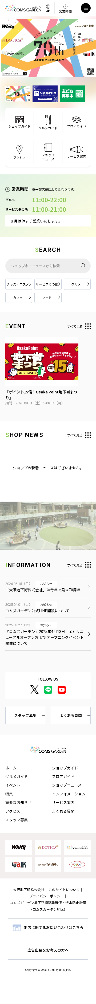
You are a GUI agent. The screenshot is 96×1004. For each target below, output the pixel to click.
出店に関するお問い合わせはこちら (53, 927)
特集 (9, 793)
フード (47, 297)
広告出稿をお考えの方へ (48, 950)
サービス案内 (63, 802)
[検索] (83, 266)
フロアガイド (63, 776)
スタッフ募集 (25, 715)
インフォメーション (69, 793)
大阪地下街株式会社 (28, 889)
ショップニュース (67, 785)
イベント (12, 785)
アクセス (12, 811)
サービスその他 (47, 284)
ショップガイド (65, 768)
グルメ (76, 284)
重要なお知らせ (18, 802)
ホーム (11, 768)
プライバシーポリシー (46, 895)
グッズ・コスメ (18, 284)
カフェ (18, 297)
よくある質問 (70, 715)
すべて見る (75, 326)
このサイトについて (64, 889)
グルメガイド (16, 776)
